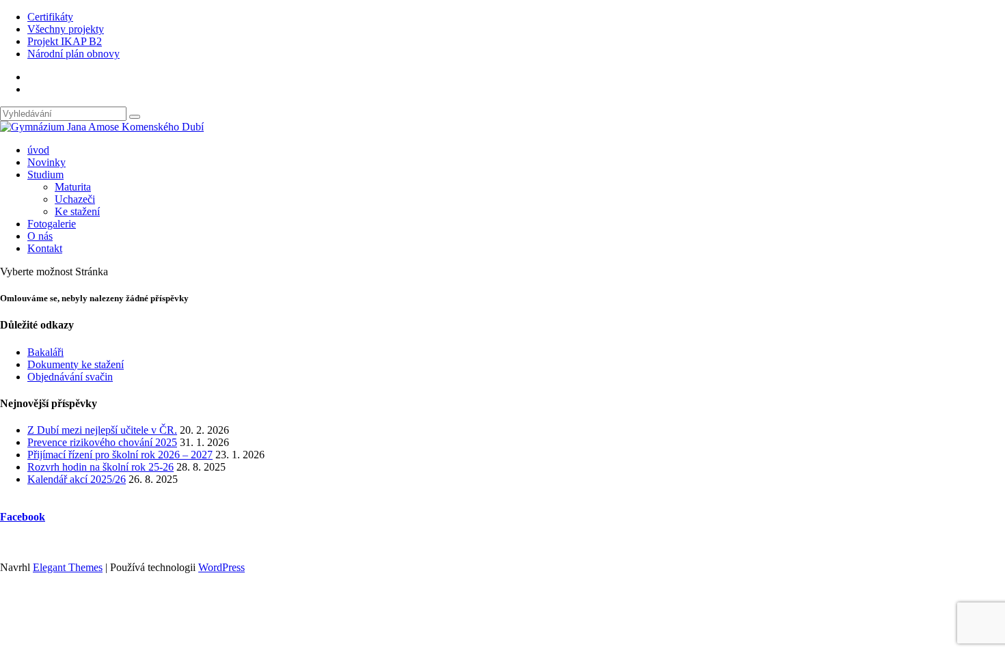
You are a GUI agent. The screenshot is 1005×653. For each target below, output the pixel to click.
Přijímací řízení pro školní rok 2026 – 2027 (120, 454)
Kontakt (44, 248)
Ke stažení (77, 211)
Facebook (22, 517)
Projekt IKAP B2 (64, 41)
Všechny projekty (65, 29)
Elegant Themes (68, 567)
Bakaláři (45, 352)
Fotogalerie (51, 224)
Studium (45, 174)
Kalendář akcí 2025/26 (76, 479)
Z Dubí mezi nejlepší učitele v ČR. (102, 430)
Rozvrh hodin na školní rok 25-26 (100, 467)
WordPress (221, 567)
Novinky (46, 162)
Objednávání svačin (70, 377)
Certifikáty (50, 17)
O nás (40, 236)
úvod (38, 150)
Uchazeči (75, 199)
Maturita (73, 187)
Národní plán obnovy (73, 53)
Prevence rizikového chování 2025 (102, 442)
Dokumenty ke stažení (75, 364)
